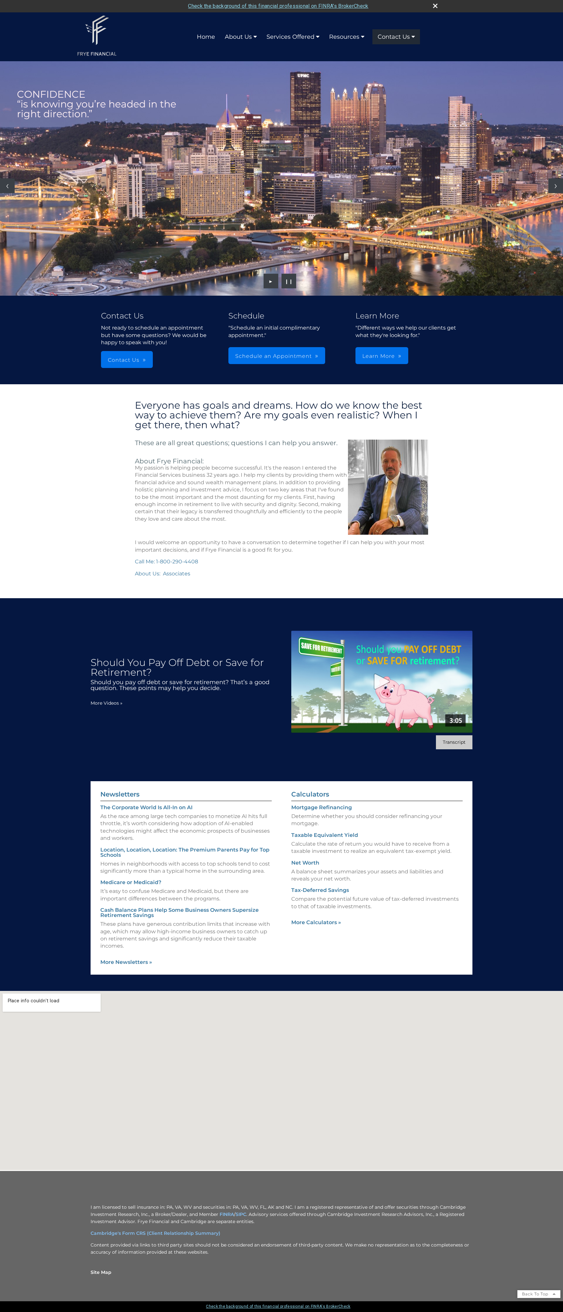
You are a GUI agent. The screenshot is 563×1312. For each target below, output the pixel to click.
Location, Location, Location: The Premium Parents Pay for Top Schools (184, 852)
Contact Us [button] (123, 360)
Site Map (101, 1272)
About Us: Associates (162, 574)
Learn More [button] (378, 356)
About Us (238, 36)
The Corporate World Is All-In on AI (146, 807)
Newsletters (119, 794)
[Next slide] (555, 185)
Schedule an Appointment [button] (273, 356)
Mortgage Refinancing (321, 807)
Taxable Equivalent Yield (324, 835)
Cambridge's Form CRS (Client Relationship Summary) (155, 1233)
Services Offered (290, 36)
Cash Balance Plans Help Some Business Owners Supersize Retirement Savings (179, 912)
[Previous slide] (7, 185)
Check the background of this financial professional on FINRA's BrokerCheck (278, 6)
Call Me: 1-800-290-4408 (166, 561)
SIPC (241, 1214)
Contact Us (394, 36)
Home (206, 36)
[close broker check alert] (435, 5)
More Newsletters (126, 962)
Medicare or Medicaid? (130, 882)
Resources (344, 36)
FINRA (227, 1214)
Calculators (310, 794)
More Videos (107, 703)
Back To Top (536, 1293)
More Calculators (316, 922)
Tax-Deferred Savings (320, 890)
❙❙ (289, 281)
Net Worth (305, 863)
